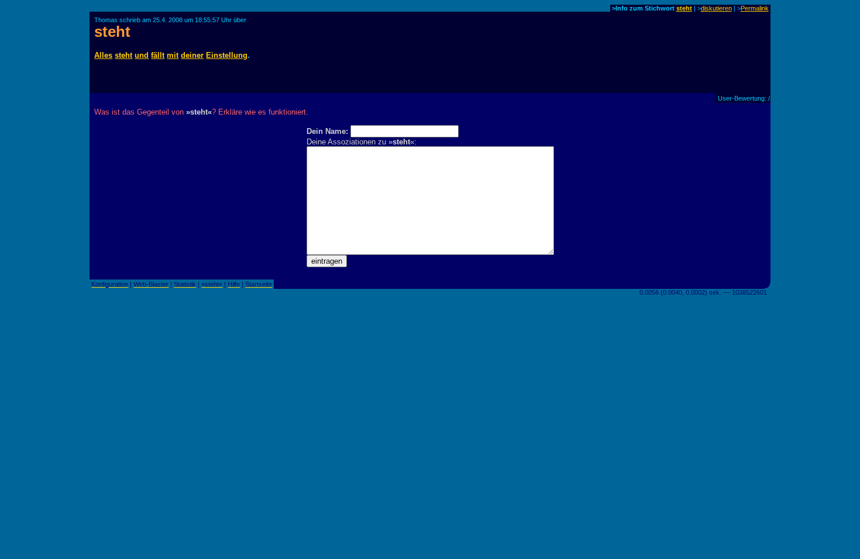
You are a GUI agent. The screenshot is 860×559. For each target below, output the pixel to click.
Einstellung (226, 55)
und (142, 55)
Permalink (755, 8)
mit (172, 55)
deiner (192, 55)
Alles (103, 55)
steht (684, 8)
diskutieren (716, 8)
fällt (157, 55)
